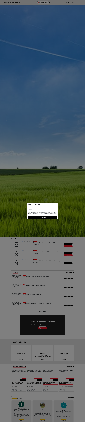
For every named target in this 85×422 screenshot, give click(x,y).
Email (29, 208)
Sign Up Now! (42, 217)
